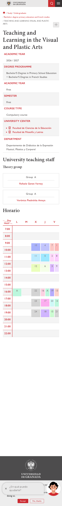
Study (9, 13)
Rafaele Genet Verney (31, 183)
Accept (23, 501)
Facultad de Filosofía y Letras (28, 131)
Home (4, 13)
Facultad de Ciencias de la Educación (32, 127)
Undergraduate (20, 13)
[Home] (16, 3)
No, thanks (37, 501)
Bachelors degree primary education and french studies (27, 17)
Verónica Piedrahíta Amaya (31, 200)
